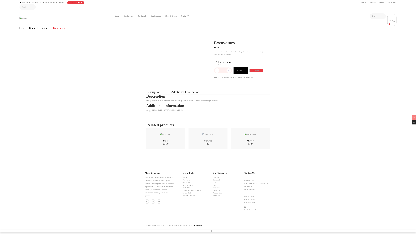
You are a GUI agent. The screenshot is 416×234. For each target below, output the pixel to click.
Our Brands (142, 16)
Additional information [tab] (185, 92)
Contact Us (185, 16)
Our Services (128, 16)
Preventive (216, 190)
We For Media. (198, 225)
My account (392, 2)
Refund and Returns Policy (192, 190)
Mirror (250, 141)
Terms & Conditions (189, 195)
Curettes (208, 141)
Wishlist (381, 2)
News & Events (171, 16)
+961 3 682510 (76, 3)
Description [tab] (153, 92)
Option (216, 62)
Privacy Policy (187, 193)
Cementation (217, 180)
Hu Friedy (249, 77)
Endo (214, 185)
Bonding (216, 177)
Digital (215, 182)
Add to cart (241, 70)
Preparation (217, 188)
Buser (165, 141)
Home (21, 28)
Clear (220, 64)
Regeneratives (217, 193)
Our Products (156, 16)
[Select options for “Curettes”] (205, 133)
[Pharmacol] (24, 18)
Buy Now (256, 70)
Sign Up (372, 2)
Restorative (216, 195)
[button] (163, 133)
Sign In (363, 2)
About (117, 16)
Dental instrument (38, 28)
